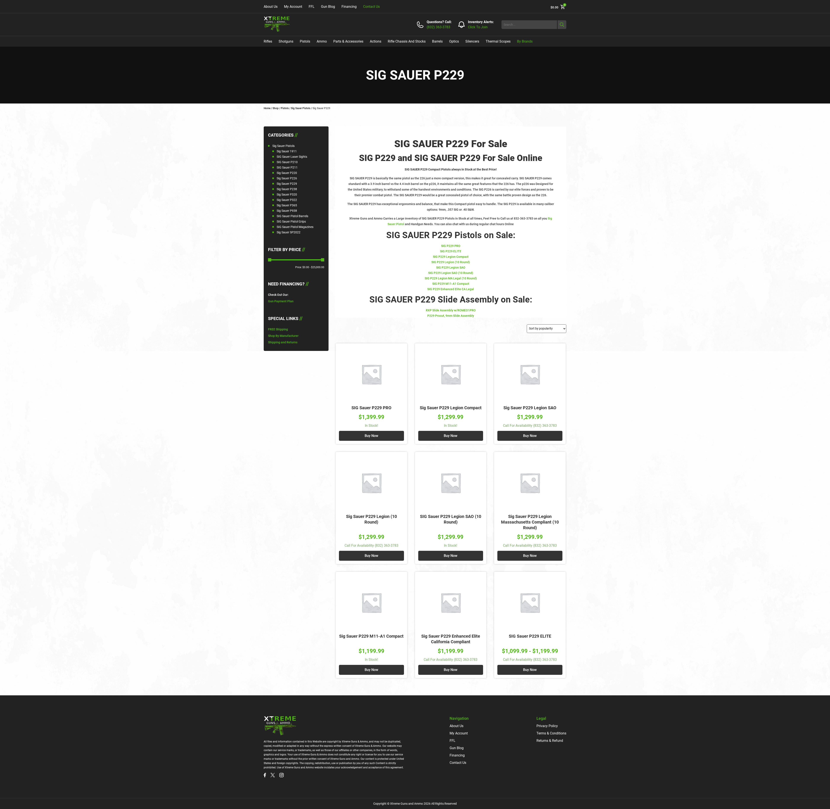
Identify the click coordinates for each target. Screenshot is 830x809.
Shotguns (286, 41)
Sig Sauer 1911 (287, 151)
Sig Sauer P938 (287, 210)
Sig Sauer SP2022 (288, 232)
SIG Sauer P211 (287, 167)
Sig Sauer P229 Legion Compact (451, 407)
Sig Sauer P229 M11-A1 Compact (371, 636)
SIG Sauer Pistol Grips (291, 221)
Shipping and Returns (282, 342)
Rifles (268, 41)
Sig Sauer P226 (287, 178)
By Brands (525, 41)
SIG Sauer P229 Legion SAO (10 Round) (450, 519)
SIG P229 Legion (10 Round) (450, 262)
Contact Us (371, 7)
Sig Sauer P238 (287, 189)
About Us (271, 7)
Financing (349, 7)
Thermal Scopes (498, 41)
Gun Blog (328, 7)
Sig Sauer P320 (287, 194)
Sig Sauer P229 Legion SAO (529, 407)
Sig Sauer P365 (287, 205)
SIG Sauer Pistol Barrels (292, 216)
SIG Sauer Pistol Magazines (295, 227)
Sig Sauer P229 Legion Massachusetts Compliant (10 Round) (530, 522)
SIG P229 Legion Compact (451, 256)
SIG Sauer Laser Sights (292, 156)
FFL (311, 7)
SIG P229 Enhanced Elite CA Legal (450, 289)
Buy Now (371, 436)
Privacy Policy (547, 726)
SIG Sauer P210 (287, 162)
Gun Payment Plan (281, 301)
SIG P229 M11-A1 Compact (450, 283)
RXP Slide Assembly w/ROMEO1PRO (451, 310)
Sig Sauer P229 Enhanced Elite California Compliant (450, 639)
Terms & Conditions (551, 733)
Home (267, 108)
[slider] (269, 259)
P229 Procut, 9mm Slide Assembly (450, 315)
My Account (293, 7)
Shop (276, 108)
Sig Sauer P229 (287, 183)
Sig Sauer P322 (287, 200)
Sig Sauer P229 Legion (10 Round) (371, 519)
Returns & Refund (549, 741)
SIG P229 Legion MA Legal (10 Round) (451, 278)
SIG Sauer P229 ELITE (530, 636)
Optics (454, 41)
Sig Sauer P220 (287, 173)
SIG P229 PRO (450, 246)
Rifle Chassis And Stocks (407, 41)
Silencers (472, 41)
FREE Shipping (278, 329)
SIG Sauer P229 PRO (371, 407)
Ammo (322, 41)
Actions (375, 41)
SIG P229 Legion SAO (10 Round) (450, 273)
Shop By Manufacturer (283, 336)
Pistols (305, 41)
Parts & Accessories (348, 41)
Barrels (437, 41)
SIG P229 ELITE (450, 251)
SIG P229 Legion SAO (450, 267)
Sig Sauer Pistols (300, 108)
